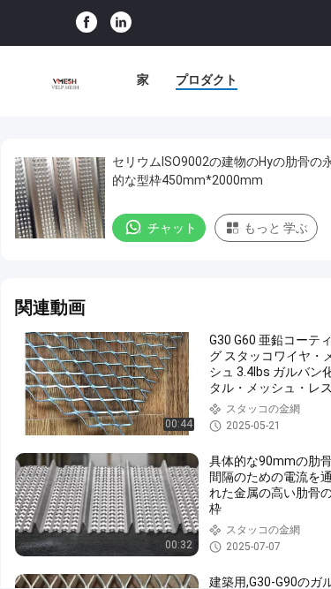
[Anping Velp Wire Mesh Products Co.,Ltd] (64, 81)
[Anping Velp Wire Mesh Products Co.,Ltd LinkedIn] (121, 22)
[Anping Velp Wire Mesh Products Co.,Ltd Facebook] (86, 22)
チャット (172, 228)
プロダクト (206, 79)
